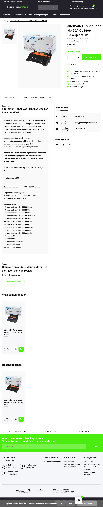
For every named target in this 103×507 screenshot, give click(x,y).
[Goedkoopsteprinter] (18, 8)
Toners (54, 15)
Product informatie (11, 97)
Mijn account (69, 462)
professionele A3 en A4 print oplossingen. (31, 15)
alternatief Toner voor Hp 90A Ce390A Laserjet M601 (28, 21)
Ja (61, 504)
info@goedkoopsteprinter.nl (86, 123)
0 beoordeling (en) (80, 41)
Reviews (25, 97)
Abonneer (94, 446)
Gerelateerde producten (41, 97)
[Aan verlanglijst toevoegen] (98, 64)
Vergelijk (73, 64)
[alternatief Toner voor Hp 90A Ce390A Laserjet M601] (13, 384)
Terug (6, 21)
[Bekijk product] (21, 349)
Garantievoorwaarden (52, 462)
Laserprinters (65, 15)
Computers (6, 15)
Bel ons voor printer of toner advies (72, 465)
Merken (87, 475)
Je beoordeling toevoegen (15, 282)
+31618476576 (80, 129)
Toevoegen (92, 57)
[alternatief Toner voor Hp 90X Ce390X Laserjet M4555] (13, 314)
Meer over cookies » (87, 504)
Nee (70, 504)
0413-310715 (79, 116)
